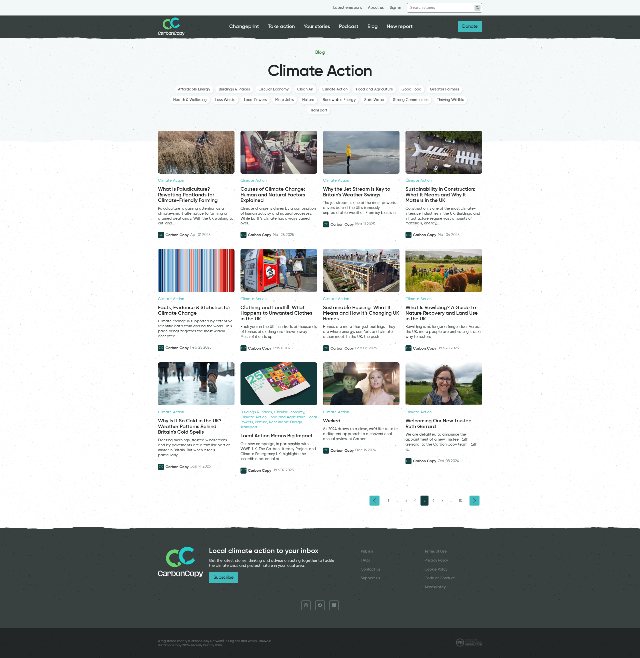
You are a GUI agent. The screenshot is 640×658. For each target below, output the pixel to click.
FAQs (365, 560)
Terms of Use (435, 551)
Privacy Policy (436, 560)
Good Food (412, 89)
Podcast (348, 26)
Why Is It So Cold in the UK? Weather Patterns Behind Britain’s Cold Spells (190, 426)
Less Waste (225, 99)
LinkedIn (334, 605)
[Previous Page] (375, 501)
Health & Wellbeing (190, 99)
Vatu (218, 645)
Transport (318, 110)
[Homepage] (171, 26)
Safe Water (374, 99)
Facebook (320, 605)
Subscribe (224, 577)
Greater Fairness (445, 89)
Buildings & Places (234, 89)
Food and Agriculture (374, 89)
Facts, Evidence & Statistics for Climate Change (194, 310)
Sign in (395, 7)
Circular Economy (273, 89)
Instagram (306, 605)
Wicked (331, 421)
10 (460, 500)
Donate (470, 26)
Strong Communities (410, 99)
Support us (370, 578)
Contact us (370, 569)
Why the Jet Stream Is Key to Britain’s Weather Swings (356, 191)
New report (400, 26)
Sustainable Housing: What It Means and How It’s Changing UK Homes (361, 313)
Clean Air (305, 89)
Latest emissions (347, 7)
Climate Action (335, 89)
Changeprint (244, 26)
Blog (373, 26)
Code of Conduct (439, 578)
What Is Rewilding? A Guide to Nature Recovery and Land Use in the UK (442, 313)
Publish (367, 551)
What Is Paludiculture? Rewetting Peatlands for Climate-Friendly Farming (188, 194)
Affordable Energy (194, 89)
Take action (281, 26)
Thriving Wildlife (450, 99)
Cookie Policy (436, 569)
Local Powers (255, 99)
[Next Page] (475, 501)
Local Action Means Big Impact (277, 436)
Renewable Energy (339, 99)
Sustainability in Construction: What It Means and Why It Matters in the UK (440, 194)
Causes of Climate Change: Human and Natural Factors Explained (272, 194)
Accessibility (435, 587)
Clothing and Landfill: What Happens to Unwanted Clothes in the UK (276, 313)
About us (376, 7)
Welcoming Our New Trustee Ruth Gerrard (439, 423)
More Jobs (284, 99)
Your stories (317, 26)
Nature (308, 99)
